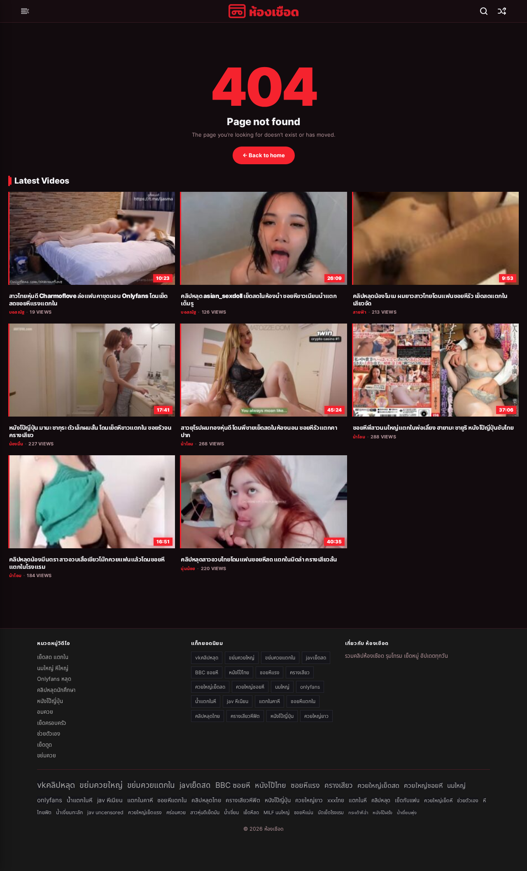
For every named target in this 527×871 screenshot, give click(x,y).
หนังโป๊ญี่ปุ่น (50, 701)
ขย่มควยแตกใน (280, 657)
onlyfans (310, 687)
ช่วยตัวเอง (48, 733)
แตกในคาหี (269, 701)
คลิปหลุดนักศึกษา (56, 690)
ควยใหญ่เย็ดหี (438, 800)
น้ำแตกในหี (205, 701)
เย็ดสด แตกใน (52, 657)
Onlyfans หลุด (54, 678)
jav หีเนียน (237, 701)
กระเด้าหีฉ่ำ (358, 812)
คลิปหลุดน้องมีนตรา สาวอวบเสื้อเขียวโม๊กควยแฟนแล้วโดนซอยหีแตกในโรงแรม (87, 563)
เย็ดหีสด (251, 812)
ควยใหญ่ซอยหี (250, 687)
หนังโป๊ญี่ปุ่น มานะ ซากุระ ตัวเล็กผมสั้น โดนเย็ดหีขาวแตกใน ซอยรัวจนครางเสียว (90, 431)
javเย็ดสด (316, 657)
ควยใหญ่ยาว (316, 716)
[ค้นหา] (483, 11)
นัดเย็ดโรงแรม (331, 812)
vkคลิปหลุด (206, 657)
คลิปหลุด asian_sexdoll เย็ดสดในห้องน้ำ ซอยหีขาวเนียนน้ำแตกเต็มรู (258, 299)
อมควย (45, 711)
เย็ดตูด (44, 744)
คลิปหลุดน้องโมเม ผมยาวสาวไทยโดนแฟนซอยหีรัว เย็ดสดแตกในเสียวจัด (430, 299)
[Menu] (25, 11)
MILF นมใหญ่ (276, 812)
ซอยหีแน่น (303, 812)
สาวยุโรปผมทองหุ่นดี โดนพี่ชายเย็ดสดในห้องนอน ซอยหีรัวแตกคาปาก (259, 431)
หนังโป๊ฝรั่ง (382, 812)
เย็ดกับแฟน (407, 800)
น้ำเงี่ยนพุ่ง (407, 812)
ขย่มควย (46, 755)
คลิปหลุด (380, 800)
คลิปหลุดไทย (207, 716)
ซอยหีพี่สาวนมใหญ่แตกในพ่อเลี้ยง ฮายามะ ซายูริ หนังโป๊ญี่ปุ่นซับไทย (433, 427)
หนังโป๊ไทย (239, 672)
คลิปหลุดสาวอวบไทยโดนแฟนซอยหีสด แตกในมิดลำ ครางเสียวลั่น (259, 559)
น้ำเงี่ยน (231, 812)
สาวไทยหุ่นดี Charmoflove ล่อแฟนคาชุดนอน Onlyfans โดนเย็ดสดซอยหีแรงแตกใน (88, 299)
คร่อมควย (176, 812)
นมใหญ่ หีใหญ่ (52, 668)
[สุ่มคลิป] (502, 11)
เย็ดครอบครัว (51, 723)
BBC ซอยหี (206, 672)
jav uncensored (105, 812)
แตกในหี (358, 800)
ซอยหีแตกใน (303, 701)
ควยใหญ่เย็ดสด (210, 687)
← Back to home (264, 155)
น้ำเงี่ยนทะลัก (69, 812)
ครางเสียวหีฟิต (245, 716)
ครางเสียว (300, 672)
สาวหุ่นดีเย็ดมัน (204, 812)
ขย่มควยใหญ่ (241, 657)
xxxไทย (335, 800)
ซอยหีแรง (269, 672)
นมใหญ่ (282, 687)
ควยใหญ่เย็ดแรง (145, 812)
